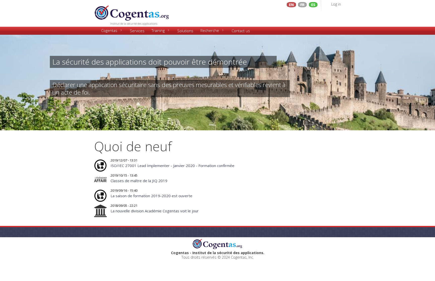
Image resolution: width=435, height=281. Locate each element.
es (313, 4)
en (291, 4)
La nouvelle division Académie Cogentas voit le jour (155, 210)
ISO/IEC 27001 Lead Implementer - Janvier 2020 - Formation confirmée (172, 165)
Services (137, 30)
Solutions (185, 30)
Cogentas (109, 30)
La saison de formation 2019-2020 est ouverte (151, 195)
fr (302, 4)
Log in (336, 4)
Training (158, 30)
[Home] (132, 11)
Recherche (209, 30)
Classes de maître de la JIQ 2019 (139, 180)
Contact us (241, 30)
